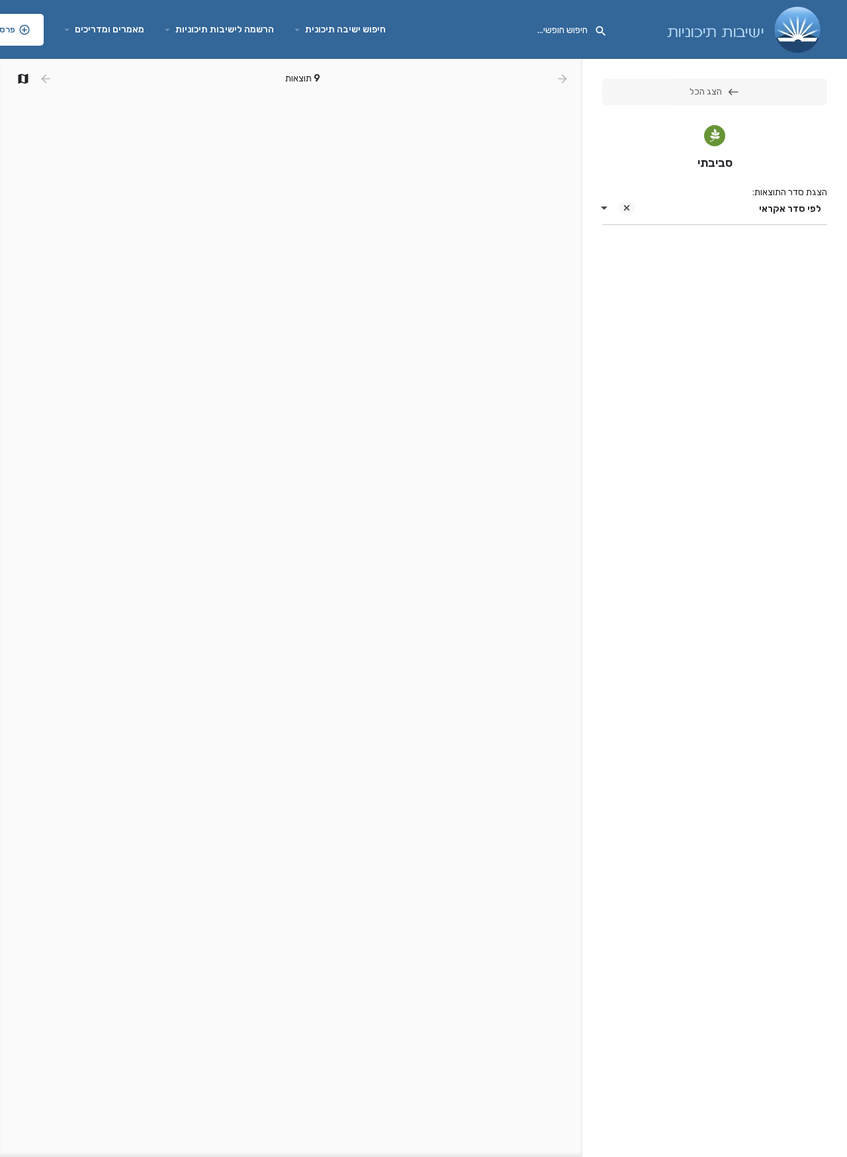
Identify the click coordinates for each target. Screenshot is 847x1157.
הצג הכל (706, 91)
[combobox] (714, 209)
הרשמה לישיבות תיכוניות (224, 29)
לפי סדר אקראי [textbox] (790, 208)
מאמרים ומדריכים (109, 29)
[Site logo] (742, 28)
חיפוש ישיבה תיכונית (345, 29)
